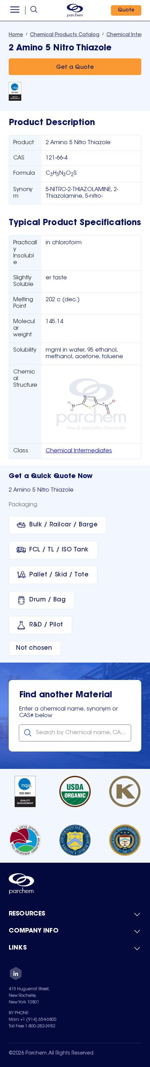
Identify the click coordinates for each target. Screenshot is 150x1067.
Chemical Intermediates (79, 451)
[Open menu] (15, 10)
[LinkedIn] (16, 975)
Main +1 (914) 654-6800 (33, 1020)
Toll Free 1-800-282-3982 (32, 1026)
